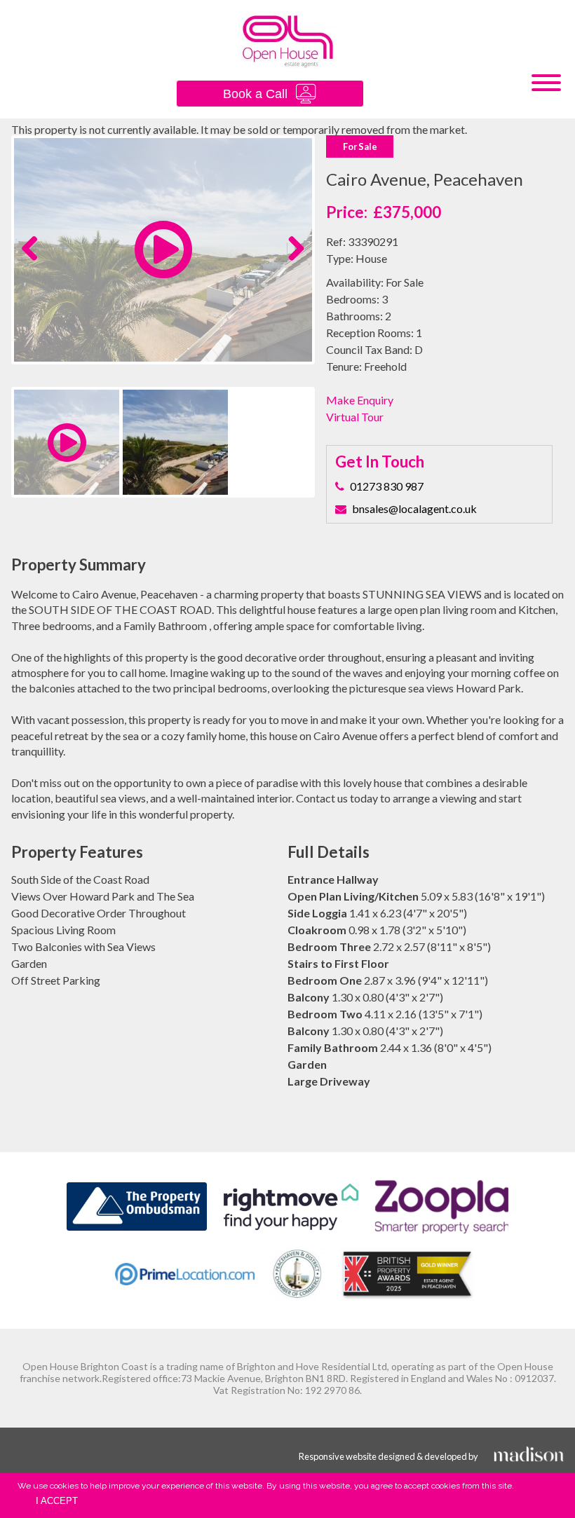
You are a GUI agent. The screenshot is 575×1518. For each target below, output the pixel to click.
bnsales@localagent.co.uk (414, 508)
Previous (35, 263)
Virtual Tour (355, 416)
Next (292, 263)
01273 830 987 (387, 486)
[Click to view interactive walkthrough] (163, 268)
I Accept (57, 1501)
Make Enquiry (359, 399)
